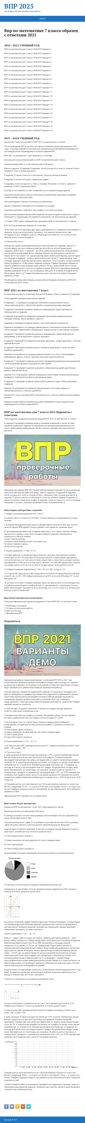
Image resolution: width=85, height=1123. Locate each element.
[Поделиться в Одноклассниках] (17, 1106)
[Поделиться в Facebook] (6, 1106)
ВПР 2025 (18, 6)
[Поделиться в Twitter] (28, 1106)
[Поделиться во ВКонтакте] (12, 1106)
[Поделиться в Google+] (23, 1106)
